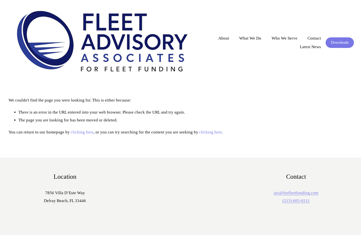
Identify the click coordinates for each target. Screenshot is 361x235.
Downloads (340, 42)
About (223, 38)
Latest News (310, 46)
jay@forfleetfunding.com (296, 193)
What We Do (250, 38)
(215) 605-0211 (296, 200)
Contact (314, 38)
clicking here (82, 132)
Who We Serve (284, 38)
